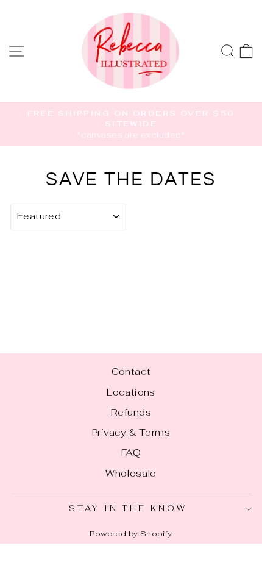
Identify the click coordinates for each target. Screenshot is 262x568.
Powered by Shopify (131, 533)
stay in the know (128, 508)
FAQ (131, 452)
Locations (131, 392)
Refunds (131, 412)
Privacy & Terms (131, 432)
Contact (131, 371)
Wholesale (131, 473)
